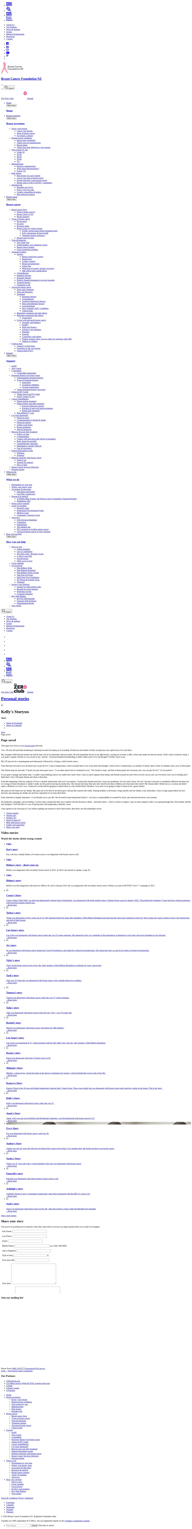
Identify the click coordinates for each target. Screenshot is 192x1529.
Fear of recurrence (24, 448)
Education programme (26, 492)
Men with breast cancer (15, 822)
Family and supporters (15, 825)
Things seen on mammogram (29, 143)
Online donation (23, 549)
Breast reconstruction (30, 264)
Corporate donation (25, 594)
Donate (30, 98)
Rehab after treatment (31, 411)
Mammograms (17, 164)
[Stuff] (9, 1386)
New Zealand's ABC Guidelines (35, 308)
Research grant (23, 508)
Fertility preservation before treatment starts (39, 231)
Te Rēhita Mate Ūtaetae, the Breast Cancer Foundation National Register (47, 499)
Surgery (20, 254)
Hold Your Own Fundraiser (28, 577)
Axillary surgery (28, 261)
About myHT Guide (19, 392)
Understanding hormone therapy (30, 378)
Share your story (13, 827)
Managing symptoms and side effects (32, 313)
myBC (14, 366)
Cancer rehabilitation (20, 399)
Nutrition (25, 332)
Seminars (20, 455)
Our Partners (11, 27)
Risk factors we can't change (28, 176)
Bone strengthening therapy (33, 304)
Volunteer (21, 582)
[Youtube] (7, 53)
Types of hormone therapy (27, 380)
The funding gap (23, 527)
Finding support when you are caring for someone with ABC (47, 339)
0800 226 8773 (18, 1368)
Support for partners (25, 462)
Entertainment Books (25, 603)
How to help (22, 465)
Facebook (10, 1502)
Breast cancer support (20, 503)
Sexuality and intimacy (31, 322)
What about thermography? (28, 168)
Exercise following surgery (33, 406)
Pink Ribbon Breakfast (26, 570)
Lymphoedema (23, 436)
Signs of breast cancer (26, 133)
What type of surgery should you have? (38, 268)
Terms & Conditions (9, 1498)
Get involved (16, 566)
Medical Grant (23, 513)
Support (9, 353)
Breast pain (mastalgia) (26, 140)
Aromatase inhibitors (30, 385)
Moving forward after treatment (24, 432)
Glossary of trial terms (26, 346)
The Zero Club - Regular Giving (30, 554)
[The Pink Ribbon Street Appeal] (9, 15)
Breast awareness (13, 116)
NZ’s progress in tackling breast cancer (33, 529)
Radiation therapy (24, 275)
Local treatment (28, 306)
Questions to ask (23, 285)
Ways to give (16, 547)
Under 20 (21, 152)
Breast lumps (22, 145)
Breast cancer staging (25, 247)
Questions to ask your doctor (28, 348)
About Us (10, 25)
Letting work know (25, 425)
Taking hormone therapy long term (31, 389)
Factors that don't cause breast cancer (32, 180)
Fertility (25, 325)
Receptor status (23, 226)
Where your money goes (21, 487)
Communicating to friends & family (31, 420)
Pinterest (9, 1512)
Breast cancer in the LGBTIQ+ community (34, 183)
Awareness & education (21, 489)
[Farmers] (10, 1390)
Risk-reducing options (26, 194)
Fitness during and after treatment (30, 404)
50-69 (19, 159)
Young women (12, 813)
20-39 (19, 154)
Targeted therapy (24, 282)
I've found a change (25, 136)
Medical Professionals (15, 34)
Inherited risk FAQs (25, 187)
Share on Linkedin (14, 725)
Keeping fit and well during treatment (37, 408)
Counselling (16, 371)
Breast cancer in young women (29, 228)
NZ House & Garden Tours (28, 580)
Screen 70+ (21, 171)
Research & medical (19, 496)
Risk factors (16, 173)
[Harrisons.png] (13, 1381)
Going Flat (26, 266)
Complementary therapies (27, 444)
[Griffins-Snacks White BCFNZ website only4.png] (28, 1383)
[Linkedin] (7, 47)
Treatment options (18, 252)
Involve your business (20, 584)
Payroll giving (22, 558)
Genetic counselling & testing (29, 192)
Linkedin (10, 1505)
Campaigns (21, 522)
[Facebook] (7, 44)
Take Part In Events (25, 575)
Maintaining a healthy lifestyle (29, 446)
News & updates (13, 29)
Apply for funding (19, 506)
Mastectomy (27, 259)
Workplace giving (24, 591)
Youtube (9, 1509)
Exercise (25, 334)
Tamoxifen (26, 382)
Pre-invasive (22, 221)
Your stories (16, 606)
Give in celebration (24, 551)
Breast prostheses (24, 427)
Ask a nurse (16, 368)
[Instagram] (7, 50)
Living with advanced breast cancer (31, 320)
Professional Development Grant (30, 510)
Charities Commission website (77, 1521)
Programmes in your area (21, 485)
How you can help (14, 534)
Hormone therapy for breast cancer (25, 375)
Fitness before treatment (26, 401)
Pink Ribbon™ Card (25, 413)
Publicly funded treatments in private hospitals (36, 280)
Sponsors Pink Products (26, 601)
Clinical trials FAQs (25, 351)
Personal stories (17, 469)
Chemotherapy (23, 273)
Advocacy (15, 517)
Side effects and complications (34, 271)
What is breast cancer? (26, 212)
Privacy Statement (25, 1498)
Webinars (20, 453)
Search (34, 1526)
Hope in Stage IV (13, 820)
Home (8, 103)
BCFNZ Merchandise (26, 598)
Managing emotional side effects (30, 315)
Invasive (20, 224)
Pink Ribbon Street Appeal (28, 573)
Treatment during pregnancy (33, 235)
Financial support (24, 422)
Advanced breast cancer (21, 287)
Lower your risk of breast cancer (30, 178)
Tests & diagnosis (18, 240)
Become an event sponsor (27, 589)
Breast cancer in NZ (25, 214)
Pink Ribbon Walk (24, 568)
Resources (10, 36)
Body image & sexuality (27, 441)
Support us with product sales (29, 587)
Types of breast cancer (20, 219)
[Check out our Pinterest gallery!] (7, 56)
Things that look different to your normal (33, 147)
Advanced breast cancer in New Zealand (33, 532)
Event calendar (17, 563)
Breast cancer (11, 197)
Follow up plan (23, 434)
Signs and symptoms (25, 289)
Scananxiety (27, 318)
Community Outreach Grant (28, 515)
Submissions (22, 525)
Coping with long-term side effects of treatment (36, 439)
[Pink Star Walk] (9, 11)
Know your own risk (25, 190)
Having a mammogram (26, 166)
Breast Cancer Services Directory (25, 467)
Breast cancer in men (25, 238)
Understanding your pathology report (32, 245)
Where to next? (23, 418)
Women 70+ (11, 818)
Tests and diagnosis (25, 292)
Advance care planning (31, 329)
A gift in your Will (24, 556)
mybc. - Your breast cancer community (17, 1371)
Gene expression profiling (27, 249)
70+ (18, 161)
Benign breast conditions (21, 138)
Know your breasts (19, 129)
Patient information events (22, 451)
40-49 (19, 157)
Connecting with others (31, 337)
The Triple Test (23, 242)
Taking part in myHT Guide (28, 394)
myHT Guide (22, 396)
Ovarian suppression (30, 387)
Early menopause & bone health (35, 233)
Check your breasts (25, 131)
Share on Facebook (14, 723)
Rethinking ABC (24, 501)
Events (9, 32)
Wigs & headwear (24, 429)
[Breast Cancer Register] (9, 20)
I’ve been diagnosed (19, 415)
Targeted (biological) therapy (34, 301)
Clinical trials (27, 311)
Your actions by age (19, 150)
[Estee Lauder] (12, 1388)
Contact (9, 39)
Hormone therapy (24, 278)
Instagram (10, 1507)
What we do (11, 472)
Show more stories (8, 1216)
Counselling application (26, 373)
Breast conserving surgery (32, 257)
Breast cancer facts (19, 210)
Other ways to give (24, 561)
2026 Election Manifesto (27, 520)
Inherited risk (16, 185)
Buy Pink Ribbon (18, 596)
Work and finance (29, 327)
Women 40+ (11, 815)
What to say (22, 460)
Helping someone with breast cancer (26, 458)
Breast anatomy (23, 217)
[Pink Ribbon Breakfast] (9, 5)
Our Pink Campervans (26, 494)
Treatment (21, 294)
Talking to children (29, 341)
